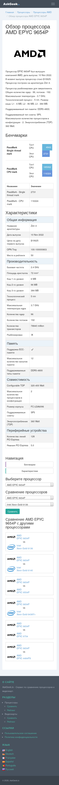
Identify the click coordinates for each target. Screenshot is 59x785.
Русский (10, 769)
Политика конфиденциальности (21, 737)
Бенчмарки (29, 464)
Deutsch (10, 753)
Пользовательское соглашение (21, 733)
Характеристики (30, 470)
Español (10, 761)
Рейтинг (11, 710)
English (9, 750)
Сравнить (12, 511)
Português (11, 765)
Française (10, 757)
